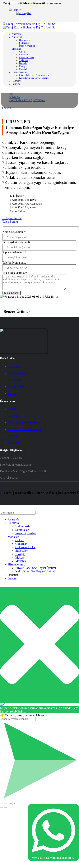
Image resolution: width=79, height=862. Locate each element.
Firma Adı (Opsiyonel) (16, 242)
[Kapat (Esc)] (13, 803)
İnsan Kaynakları (27, 45)
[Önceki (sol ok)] (1, 807)
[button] (2, 508)
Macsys (22, 66)
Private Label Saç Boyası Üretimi (34, 75)
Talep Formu (10, 221)
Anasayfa (16, 34)
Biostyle (23, 63)
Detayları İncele (11, 218)
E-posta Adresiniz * (14, 252)
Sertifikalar (24, 43)
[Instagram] (2, 19)
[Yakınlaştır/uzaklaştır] (1, 803)
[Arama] (37, 513)
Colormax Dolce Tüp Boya (24, 429)
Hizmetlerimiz (19, 72)
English (26, 13)
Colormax (23, 54)
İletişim (16, 84)
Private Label (16, 386)
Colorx (22, 51)
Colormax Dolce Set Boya (24, 422)
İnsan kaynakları (18, 373)
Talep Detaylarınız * (14, 272)
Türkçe (17, 9)
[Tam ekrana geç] (5, 803)
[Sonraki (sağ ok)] (5, 807)
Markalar (16, 48)
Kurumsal (17, 37)
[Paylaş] (9, 803)
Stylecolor (23, 60)
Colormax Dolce (26, 57)
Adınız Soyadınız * (14, 232)
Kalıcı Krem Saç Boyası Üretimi (34, 78)
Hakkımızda (24, 40)
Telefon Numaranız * (15, 262)
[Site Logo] (29, 25)
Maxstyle (23, 69)
